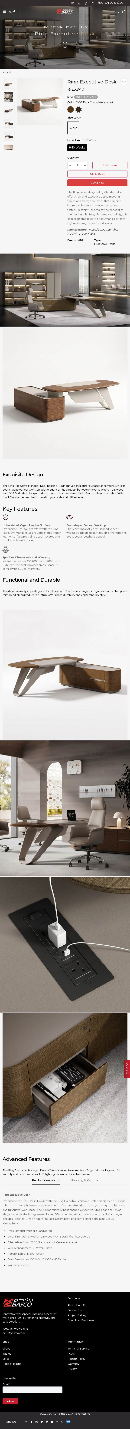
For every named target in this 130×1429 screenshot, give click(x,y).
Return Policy (76, 1358)
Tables (7, 1353)
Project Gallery (77, 1315)
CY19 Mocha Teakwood (70, 109)
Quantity (73, 157)
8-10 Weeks (77, 147)
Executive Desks (104, 243)
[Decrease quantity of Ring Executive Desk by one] (70, 165)
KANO (80, 240)
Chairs (6, 1348)
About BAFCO (76, 1305)
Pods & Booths (12, 1363)
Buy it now (97, 182)
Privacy (72, 1368)
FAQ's (71, 1353)
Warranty (73, 1363)
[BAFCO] (65, 11)
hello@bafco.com (14, 1333)
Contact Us (74, 1310)
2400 (73, 127)
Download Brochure (81, 1320)
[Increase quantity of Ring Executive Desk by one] (85, 165)
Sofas (6, 1358)
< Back (7, 72)
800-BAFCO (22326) (111, 2)
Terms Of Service (78, 1348)
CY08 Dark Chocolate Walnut (78, 109)
